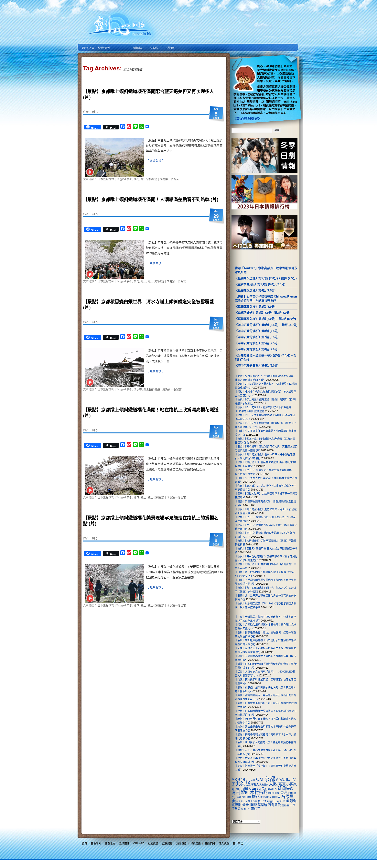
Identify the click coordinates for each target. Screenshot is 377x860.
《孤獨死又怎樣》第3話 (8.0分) (255, 306)
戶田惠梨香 (271, 788)
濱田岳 (268, 797)
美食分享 (183, 45)
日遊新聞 (210, 843)
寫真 (282, 784)
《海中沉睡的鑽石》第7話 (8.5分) (256, 337)
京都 (129, 179)
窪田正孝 (274, 801)
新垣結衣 (285, 788)
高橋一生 (245, 809)
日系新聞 (96, 843)
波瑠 (262, 797)
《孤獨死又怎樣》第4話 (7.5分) (255, 290)
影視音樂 (195, 843)
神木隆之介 (241, 801)
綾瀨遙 (291, 801)
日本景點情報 (106, 179)
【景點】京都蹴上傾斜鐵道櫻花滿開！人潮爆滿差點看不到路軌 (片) (150, 199)
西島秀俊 (274, 805)
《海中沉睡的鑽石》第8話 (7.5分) (256, 331)
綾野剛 (237, 805)
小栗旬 (291, 784)
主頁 (88, 45)
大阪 (273, 783)
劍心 (95, 112)
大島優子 (263, 785)
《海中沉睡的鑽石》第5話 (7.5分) (256, 343)
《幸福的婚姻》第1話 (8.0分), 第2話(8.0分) (262, 312)
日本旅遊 (167, 45)
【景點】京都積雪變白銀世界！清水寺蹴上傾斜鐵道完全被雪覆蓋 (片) (148, 304)
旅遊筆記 (181, 843)
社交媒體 (153, 843)
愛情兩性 (124, 843)
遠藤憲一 (287, 805)
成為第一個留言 (169, 179)
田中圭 (276, 797)
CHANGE (138, 843)
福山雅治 (263, 801)
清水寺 (138, 389)
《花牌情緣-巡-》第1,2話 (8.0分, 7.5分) (260, 284)
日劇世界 (136, 45)
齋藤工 (255, 808)
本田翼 (271, 793)
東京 (284, 792)
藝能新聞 (104, 45)
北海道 (243, 783)
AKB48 (238, 779)
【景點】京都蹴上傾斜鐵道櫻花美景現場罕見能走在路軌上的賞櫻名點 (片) (151, 520)
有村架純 (241, 792)
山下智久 (236, 789)
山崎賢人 (246, 788)
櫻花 (136, 179)
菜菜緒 (262, 805)
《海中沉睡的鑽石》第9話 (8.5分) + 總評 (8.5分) (266, 325)
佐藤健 (280, 780)
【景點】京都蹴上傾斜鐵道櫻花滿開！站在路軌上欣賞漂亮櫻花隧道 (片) (151, 412)
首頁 (84, 843)
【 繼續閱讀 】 (155, 161)
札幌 (277, 793)
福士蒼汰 (252, 801)
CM (259, 779)
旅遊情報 (120, 45)
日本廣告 (151, 45)
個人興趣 (224, 843)
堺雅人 (255, 784)
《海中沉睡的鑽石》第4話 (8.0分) (256, 365)
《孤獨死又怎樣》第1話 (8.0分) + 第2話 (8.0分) (265, 318)
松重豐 (238, 797)
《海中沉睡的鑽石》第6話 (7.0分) (256, 349)
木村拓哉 (258, 792)
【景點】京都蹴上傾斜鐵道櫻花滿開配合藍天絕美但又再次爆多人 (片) (148, 94)
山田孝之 (256, 788)
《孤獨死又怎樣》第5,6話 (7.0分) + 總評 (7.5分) (266, 278)
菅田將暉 (249, 805)
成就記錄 (167, 843)
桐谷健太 (246, 797)
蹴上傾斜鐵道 (149, 179)
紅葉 (282, 801)
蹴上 (143, 281)
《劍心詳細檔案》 (247, 119)
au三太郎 (250, 780)
